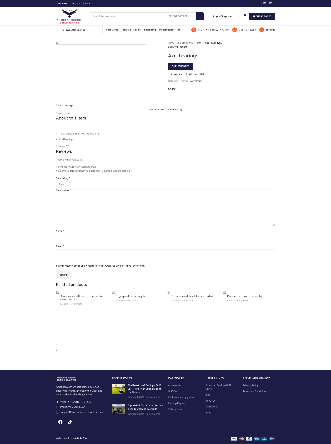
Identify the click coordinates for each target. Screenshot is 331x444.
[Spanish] (272, 3)
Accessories (175, 385)
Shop (208, 412)
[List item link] (81, 407)
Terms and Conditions (255, 391)
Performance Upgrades (181, 397)
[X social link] (183, 89)
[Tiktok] (70, 422)
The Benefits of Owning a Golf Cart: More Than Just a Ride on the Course (145, 389)
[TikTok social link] (100, 3)
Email (60, 246)
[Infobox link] (210, 29)
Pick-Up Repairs (176, 403)
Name (60, 231)
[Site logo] (69, 16)
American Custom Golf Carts (218, 387)
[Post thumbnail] (118, 391)
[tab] (156, 109)
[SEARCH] (200, 16)
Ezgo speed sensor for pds (130, 296)
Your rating (63, 178)
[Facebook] (60, 422)
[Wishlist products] (237, 16)
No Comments (153, 397)
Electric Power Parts (190, 43)
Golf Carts (174, 391)
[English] (266, 3)
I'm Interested (180, 66)
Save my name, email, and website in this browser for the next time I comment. (100, 265)
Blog (207, 394)
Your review (63, 190)
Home (171, 43)
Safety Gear (175, 409)
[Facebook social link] (96, 3)
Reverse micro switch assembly (245, 296)
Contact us (211, 406)
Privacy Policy (250, 385)
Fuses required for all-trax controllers (192, 296)
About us (210, 400)
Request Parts (262, 16)
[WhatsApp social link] (187, 89)
